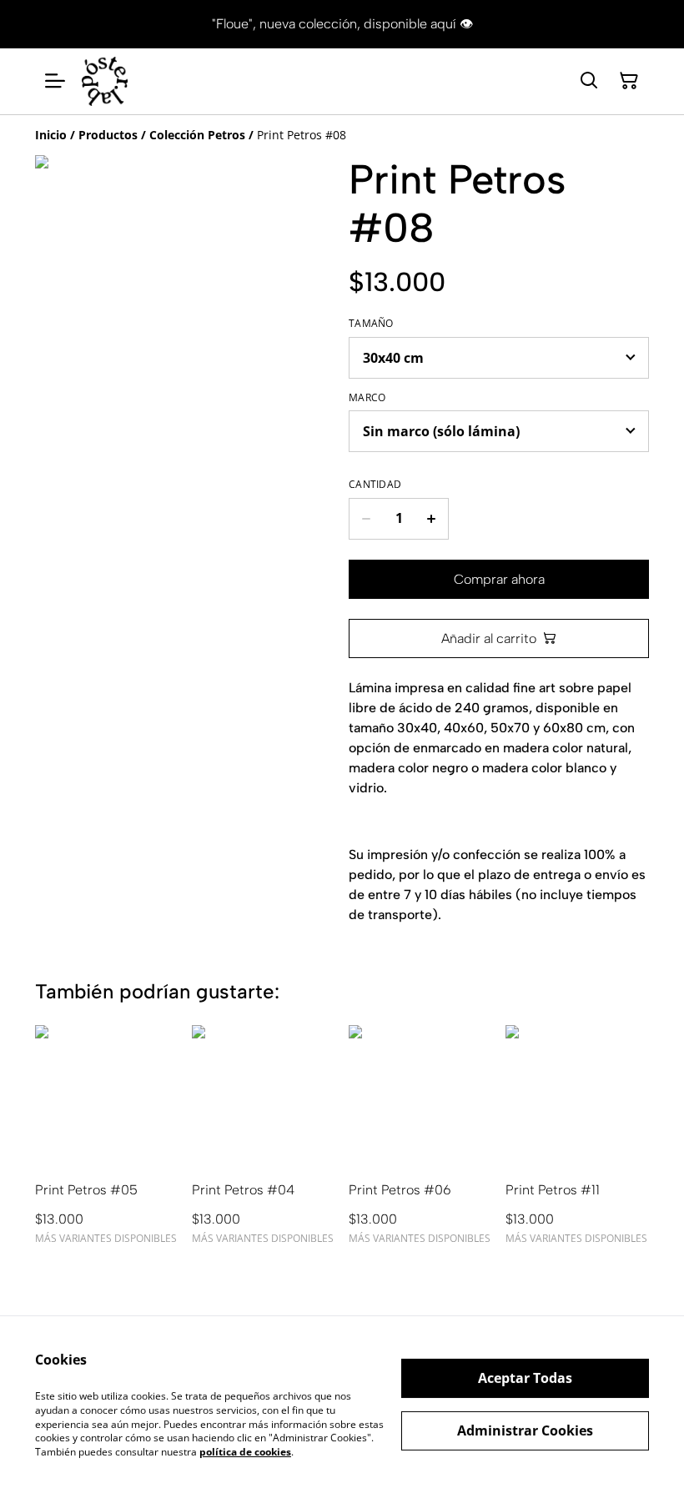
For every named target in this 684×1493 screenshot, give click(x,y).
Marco (367, 398)
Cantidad (375, 484)
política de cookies (245, 1452)
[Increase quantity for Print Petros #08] (432, 519)
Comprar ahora (499, 579)
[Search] (589, 81)
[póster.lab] (105, 81)
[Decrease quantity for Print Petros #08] (366, 519)
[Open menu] (55, 81)
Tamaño (371, 323)
